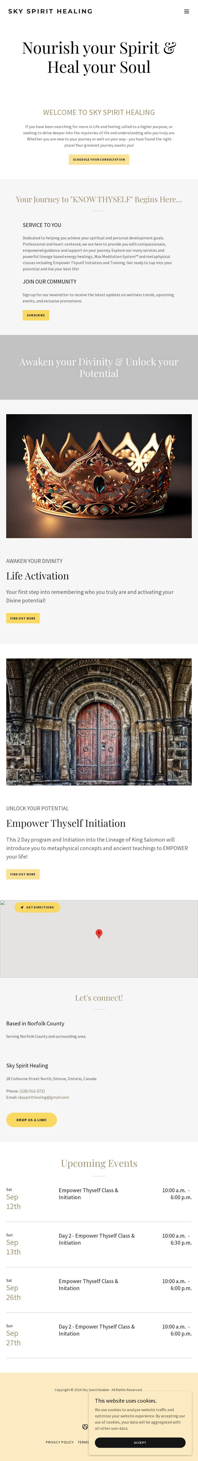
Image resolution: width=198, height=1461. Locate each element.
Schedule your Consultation (99, 159)
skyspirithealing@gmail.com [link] (43, 1097)
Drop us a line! (31, 1120)
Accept (140, 1442)
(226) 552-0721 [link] (32, 1091)
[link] (50, 11)
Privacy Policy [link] (60, 1442)
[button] (187, 11)
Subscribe (36, 315)
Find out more (23, 618)
